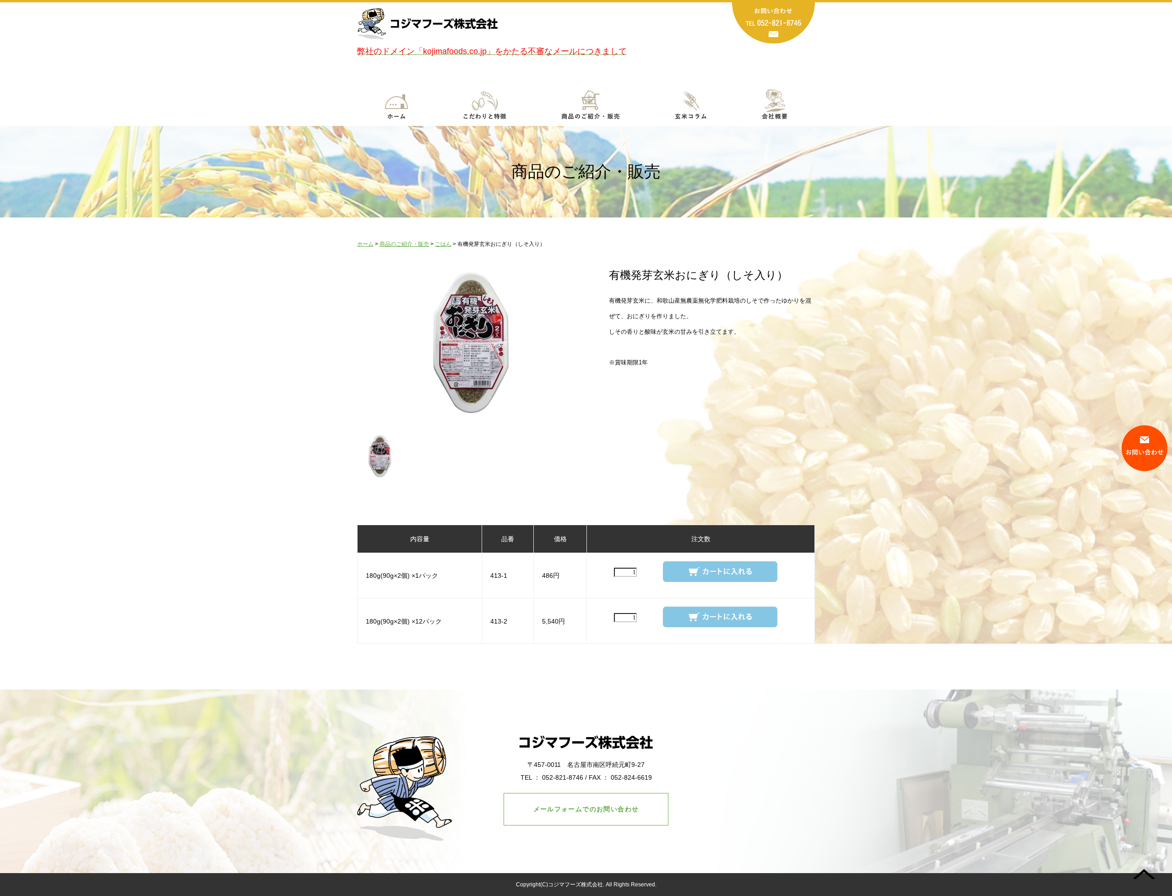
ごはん (443, 244)
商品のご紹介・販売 (404, 244)
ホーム (365, 244)
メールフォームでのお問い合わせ (586, 809)
